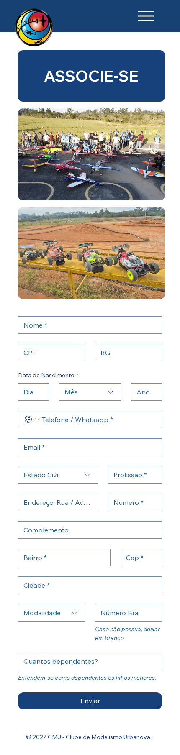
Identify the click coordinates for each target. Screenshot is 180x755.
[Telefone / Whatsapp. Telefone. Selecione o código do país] (31, 420)
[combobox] (90, 392)
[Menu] (146, 15)
